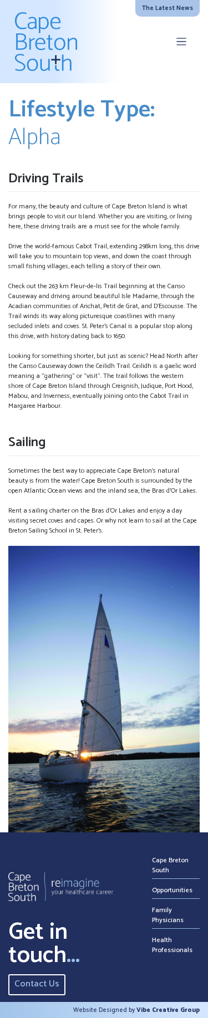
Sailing (27, 442)
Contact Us (36, 983)
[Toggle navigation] (182, 41)
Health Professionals (172, 945)
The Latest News (167, 8)
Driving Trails (45, 179)
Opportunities (172, 890)
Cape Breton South (170, 865)
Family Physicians (168, 915)
